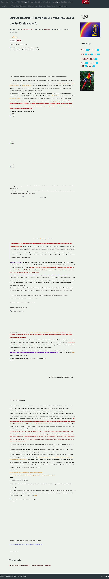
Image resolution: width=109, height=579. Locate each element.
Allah (83, 49)
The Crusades (47, 565)
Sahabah (90, 66)
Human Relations (28, 29)
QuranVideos (92, 63)
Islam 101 (11, 565)
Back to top (104, 576)
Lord (95, 54)
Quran (82, 63)
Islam (89, 54)
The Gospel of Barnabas (37, 565)
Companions (93, 50)
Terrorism (46, 29)
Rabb (82, 66)
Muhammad (87, 58)
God (82, 54)
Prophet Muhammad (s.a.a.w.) (22, 565)
